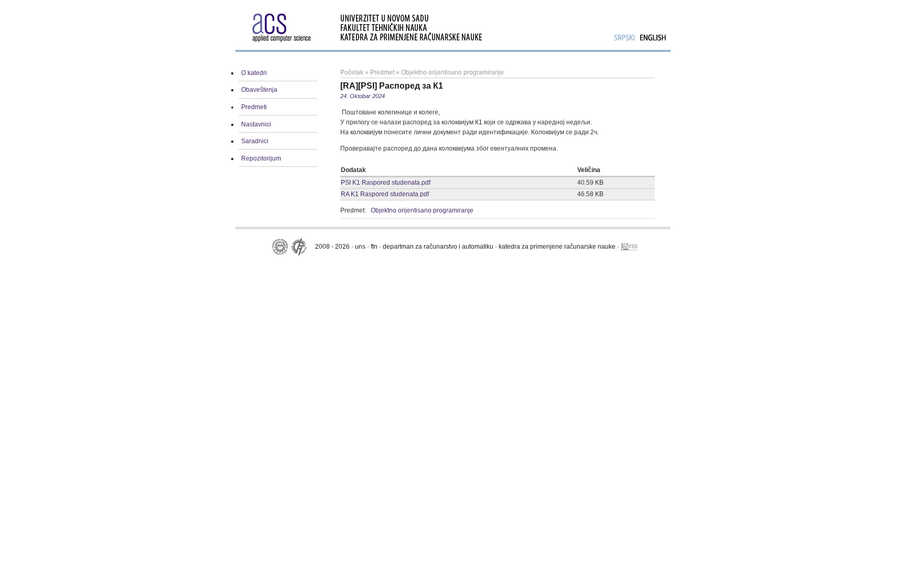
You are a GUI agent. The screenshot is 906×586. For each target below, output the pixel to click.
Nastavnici (256, 124)
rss (633, 246)
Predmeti (254, 107)
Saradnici (254, 141)
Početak (351, 72)
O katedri (254, 73)
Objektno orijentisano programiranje (452, 72)
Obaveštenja (259, 89)
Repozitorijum (261, 158)
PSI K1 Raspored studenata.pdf (385, 182)
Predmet (382, 72)
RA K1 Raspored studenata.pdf (385, 194)
